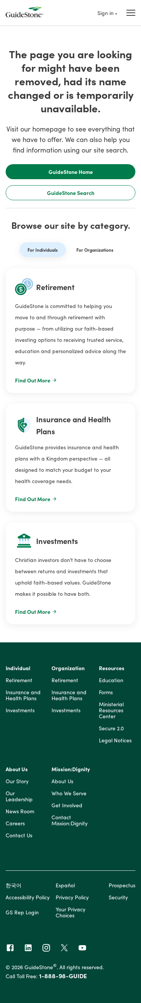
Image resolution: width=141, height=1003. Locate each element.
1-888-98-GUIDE (63, 976)
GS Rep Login (22, 912)
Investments (20, 710)
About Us (17, 769)
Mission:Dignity (71, 769)
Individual (18, 668)
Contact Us (19, 835)
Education (111, 680)
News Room (20, 811)
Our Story (17, 781)
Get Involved (67, 805)
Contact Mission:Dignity (70, 820)
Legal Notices (115, 740)
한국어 (13, 885)
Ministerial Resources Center (111, 710)
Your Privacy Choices (70, 912)
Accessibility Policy (28, 897)
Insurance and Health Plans (23, 695)
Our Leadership (19, 796)
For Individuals (42, 249)
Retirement (19, 680)
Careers (15, 823)
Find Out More (32, 380)
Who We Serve (69, 793)
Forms (106, 692)
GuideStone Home (71, 171)
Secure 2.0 (111, 728)
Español (65, 885)
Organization (68, 668)
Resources (111, 668)
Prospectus (122, 885)
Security (118, 897)
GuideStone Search (70, 192)
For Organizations (95, 249)
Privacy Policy (72, 897)
